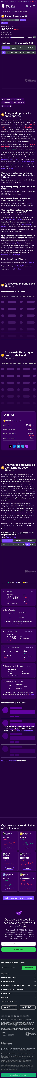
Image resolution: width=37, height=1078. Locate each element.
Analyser (9, 848)
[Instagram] (21, 1016)
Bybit (10, 159)
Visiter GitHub (30, 666)
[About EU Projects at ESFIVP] (7, 1033)
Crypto (6, 11)
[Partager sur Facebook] (14, 446)
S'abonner (29, 968)
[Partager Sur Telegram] (22, 446)
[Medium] (18, 1016)
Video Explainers (21, 266)
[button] (30, 6)
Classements (14, 11)
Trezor (10, 168)
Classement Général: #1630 (8, 20)
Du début (17, 269)
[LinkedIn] (15, 1016)
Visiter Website (30, 647)
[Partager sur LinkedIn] (18, 446)
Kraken (16, 159)
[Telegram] (5, 1016)
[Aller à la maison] (2, 11)
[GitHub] (27, 1016)
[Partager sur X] (10, 446)
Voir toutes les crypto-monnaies (18, 898)
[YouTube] (9, 1016)
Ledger (3, 168)
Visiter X (32, 591)
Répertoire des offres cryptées (11, 255)
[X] (2, 1016)
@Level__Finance (11, 537)
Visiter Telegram (29, 631)
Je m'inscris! (18, 949)
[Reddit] (24, 1016)
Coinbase (4, 159)
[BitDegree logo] (6, 1043)
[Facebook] (12, 1016)
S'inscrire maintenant (24, 730)
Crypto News (30, 263)
